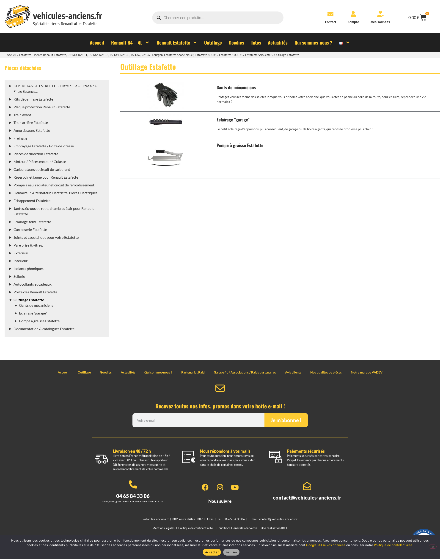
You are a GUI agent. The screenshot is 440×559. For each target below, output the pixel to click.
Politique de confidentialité (393, 545)
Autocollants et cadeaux (33, 284)
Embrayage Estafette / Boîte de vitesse (44, 146)
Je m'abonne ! (286, 420)
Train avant (22, 114)
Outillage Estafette (29, 300)
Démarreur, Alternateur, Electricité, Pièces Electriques (55, 193)
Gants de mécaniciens (36, 305)
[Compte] (353, 14)
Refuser (231, 552)
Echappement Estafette (32, 200)
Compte (353, 22)
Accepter (212, 552)
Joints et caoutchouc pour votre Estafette (46, 237)
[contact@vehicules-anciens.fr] (307, 486)
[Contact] (330, 14)
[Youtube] (235, 487)
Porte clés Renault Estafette (35, 292)
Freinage (20, 138)
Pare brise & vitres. (28, 245)
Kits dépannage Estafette (33, 99)
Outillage (84, 372)
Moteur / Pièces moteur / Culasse (40, 161)
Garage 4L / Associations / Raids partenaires (245, 372)
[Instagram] (220, 487)
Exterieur (21, 253)
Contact (330, 22)
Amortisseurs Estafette (32, 130)
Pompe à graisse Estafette (39, 321)
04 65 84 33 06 (133, 496)
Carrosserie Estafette (30, 229)
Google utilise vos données (325, 545)
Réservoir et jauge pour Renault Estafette (46, 177)
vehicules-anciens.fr (67, 15)
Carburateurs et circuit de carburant (42, 169)
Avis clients (293, 372)
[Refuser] (433, 547)
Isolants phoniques (29, 268)
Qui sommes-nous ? (158, 372)
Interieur (21, 260)
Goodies (106, 372)
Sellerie (19, 276)
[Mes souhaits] (380, 14)
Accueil (11, 55)
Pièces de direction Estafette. (36, 154)
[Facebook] (205, 487)
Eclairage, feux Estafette (32, 221)
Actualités (128, 372)
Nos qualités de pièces (326, 372)
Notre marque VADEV (366, 372)
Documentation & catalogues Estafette (44, 328)
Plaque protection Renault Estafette (42, 107)
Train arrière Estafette (31, 122)
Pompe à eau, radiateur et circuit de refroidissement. (54, 185)
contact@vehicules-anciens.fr (307, 497)
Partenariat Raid (193, 372)
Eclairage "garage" (33, 313)
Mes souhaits (380, 22)
